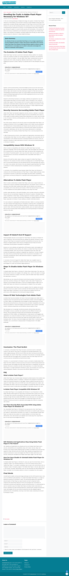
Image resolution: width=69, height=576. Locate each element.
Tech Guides (9, 12)
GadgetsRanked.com (6, 562)
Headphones (29, 7)
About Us (26, 562)
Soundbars (10, 7)
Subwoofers (16, 7)
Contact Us (26, 564)
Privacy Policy (27, 566)
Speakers (23, 7)
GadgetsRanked (33, 574)
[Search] (63, 12)
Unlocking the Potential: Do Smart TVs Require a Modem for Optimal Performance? (56, 30)
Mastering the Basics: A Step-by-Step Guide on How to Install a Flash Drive (56, 35)
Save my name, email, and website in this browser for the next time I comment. (23, 549)
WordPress (44, 574)
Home (4, 7)
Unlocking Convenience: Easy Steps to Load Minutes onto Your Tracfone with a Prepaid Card (57, 48)
